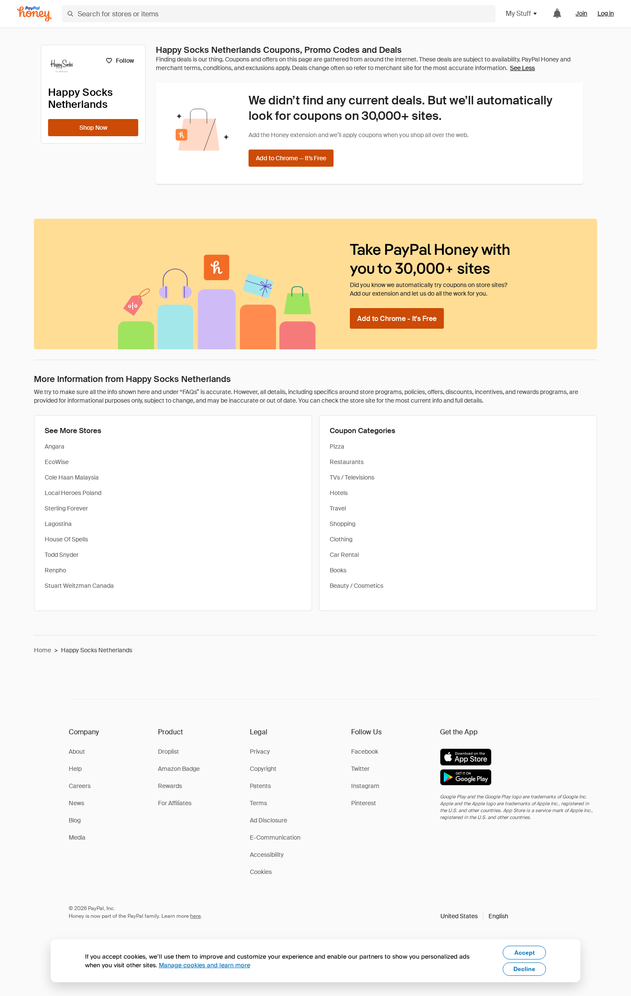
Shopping (342, 524)
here (195, 916)
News (76, 803)
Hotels (339, 493)
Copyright (263, 769)
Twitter (360, 769)
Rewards (170, 786)
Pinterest (363, 803)
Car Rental (344, 555)
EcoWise (57, 462)
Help (75, 769)
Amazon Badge (179, 769)
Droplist (168, 751)
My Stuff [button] (518, 13)
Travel (338, 508)
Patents (260, 786)
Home (42, 650)
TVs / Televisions (352, 477)
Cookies (261, 872)
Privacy (260, 751)
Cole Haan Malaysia (72, 477)
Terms (258, 803)
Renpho (55, 570)
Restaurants (347, 462)
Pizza (337, 446)
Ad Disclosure (268, 820)
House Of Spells (66, 539)
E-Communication (275, 837)
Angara (54, 446)
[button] (474, 916)
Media (77, 837)
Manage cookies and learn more (204, 965)
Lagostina (58, 524)
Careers (80, 786)
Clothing (341, 539)
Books (338, 570)
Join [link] (581, 13)
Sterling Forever (66, 508)
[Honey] (34, 13)
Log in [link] (606, 13)
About (77, 751)
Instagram (365, 786)
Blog (75, 820)
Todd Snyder (62, 555)
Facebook (364, 751)
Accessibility (267, 855)
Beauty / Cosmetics (356, 586)
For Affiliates (174, 803)
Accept (524, 952)
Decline (524, 968)
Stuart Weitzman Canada (79, 586)
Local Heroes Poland (73, 493)
